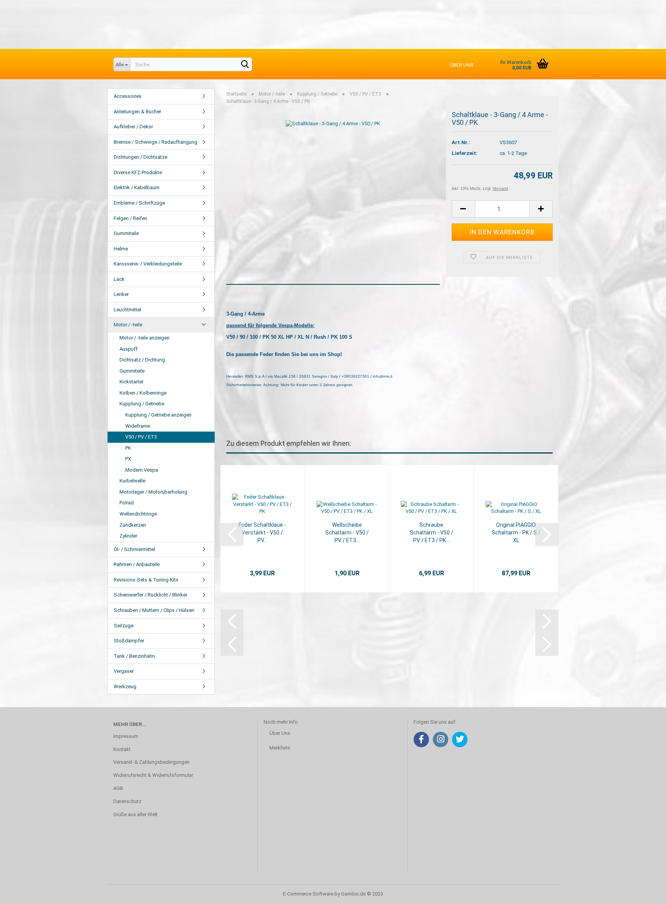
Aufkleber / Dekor (133, 126)
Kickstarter (131, 382)
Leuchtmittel (127, 310)
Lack (119, 279)
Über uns (462, 65)
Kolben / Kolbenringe (142, 393)
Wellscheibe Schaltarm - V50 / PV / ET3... (347, 532)
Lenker (121, 294)
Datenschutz (127, 801)
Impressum (125, 736)
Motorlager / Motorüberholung (153, 492)
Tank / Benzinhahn (134, 656)
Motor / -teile (128, 325)
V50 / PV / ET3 (141, 437)
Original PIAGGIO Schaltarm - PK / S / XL (516, 532)
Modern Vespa (141, 470)
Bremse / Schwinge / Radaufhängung (155, 142)
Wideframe (137, 426)
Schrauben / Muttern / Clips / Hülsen (154, 610)
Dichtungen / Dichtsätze (140, 157)
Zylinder (128, 536)
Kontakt (122, 749)
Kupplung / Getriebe (141, 404)
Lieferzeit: (465, 153)
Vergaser (124, 671)
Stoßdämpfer (129, 641)
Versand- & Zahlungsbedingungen (151, 762)
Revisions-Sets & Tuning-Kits (146, 580)
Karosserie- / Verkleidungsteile (148, 264)
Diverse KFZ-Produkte (138, 172)
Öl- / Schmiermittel (134, 549)
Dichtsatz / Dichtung (142, 360)
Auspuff (128, 349)
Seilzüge (123, 625)
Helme (121, 249)
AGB (118, 788)
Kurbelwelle (132, 481)
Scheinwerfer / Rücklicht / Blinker (150, 595)
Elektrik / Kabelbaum (137, 187)
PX (128, 459)
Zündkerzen (132, 525)
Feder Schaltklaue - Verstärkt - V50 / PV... (262, 532)
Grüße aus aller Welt (135, 814)
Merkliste (279, 748)
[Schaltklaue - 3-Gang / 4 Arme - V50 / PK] (333, 123)
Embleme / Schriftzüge (139, 203)
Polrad (126, 503)
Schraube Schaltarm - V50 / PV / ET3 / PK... (431, 532)
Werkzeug (125, 686)
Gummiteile (126, 233)
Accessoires (127, 96)
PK (128, 448)
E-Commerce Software (308, 894)
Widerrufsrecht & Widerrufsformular (153, 775)
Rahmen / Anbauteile (137, 564)
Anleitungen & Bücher (137, 111)
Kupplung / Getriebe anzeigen (158, 415)
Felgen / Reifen (130, 218)
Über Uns (279, 733)
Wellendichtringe (138, 514)
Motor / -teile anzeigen (144, 338)
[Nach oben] (644, 892)
